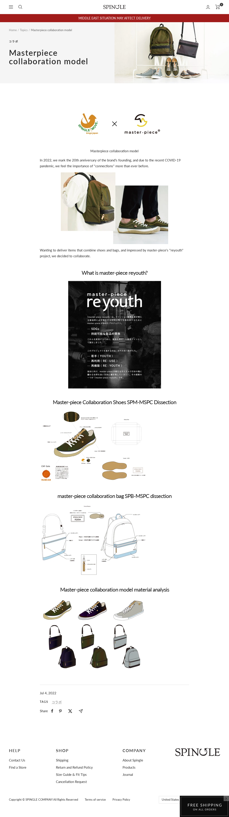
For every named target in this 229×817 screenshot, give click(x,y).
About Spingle (133, 760)
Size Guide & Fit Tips (71, 774)
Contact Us (17, 760)
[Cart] (217, 7)
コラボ (13, 41)
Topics (24, 30)
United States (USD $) (176, 799)
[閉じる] (226, 798)
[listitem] (52, 711)
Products (129, 767)
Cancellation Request (71, 782)
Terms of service (95, 799)
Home (13, 30)
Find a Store (17, 767)
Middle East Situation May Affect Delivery (114, 18)
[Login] (208, 7)
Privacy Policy (121, 799)
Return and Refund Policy (74, 767)
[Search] (20, 7)
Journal (128, 774)
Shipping (62, 760)
